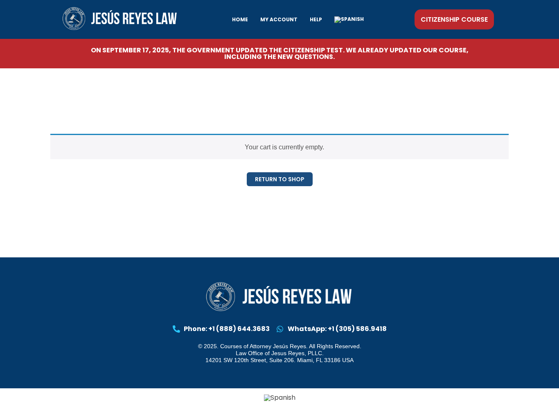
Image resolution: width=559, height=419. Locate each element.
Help (316, 19)
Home (240, 19)
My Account (279, 19)
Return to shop (279, 179)
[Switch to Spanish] (349, 19)
